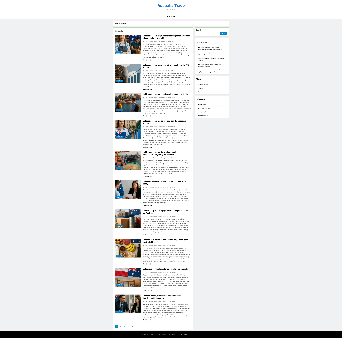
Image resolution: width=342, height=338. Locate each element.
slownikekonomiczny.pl (205, 108)
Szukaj (198, 30)
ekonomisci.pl (202, 104)
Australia (119, 51)
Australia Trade (171, 5)
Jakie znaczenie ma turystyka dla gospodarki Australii (166, 94)
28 (132, 326)
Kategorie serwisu (171, 16)
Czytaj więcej (147, 60)
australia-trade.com (150, 41)
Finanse (200, 92)
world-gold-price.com (204, 112)
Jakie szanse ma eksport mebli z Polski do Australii (165, 269)
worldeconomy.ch (203, 115)
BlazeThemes (183, 334)
